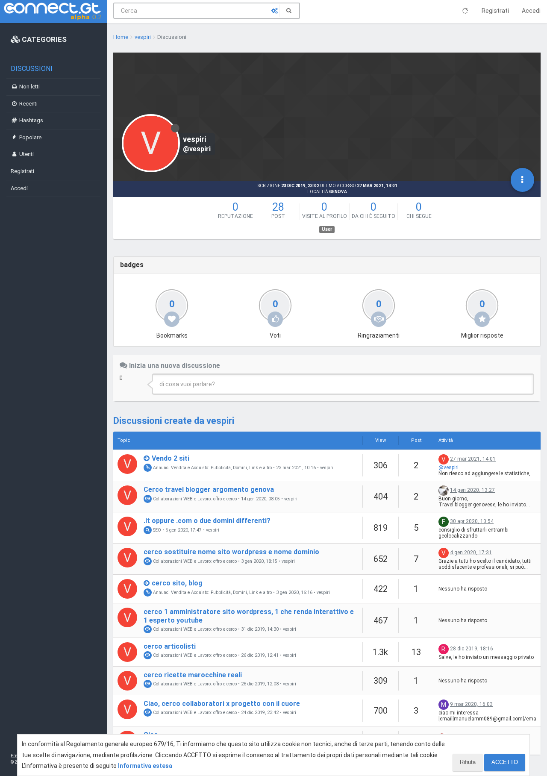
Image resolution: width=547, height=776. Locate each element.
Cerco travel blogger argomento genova (209, 489)
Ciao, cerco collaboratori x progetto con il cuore (222, 704)
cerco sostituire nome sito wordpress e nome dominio (231, 552)
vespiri (326, 468)
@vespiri (448, 467)
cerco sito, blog (177, 583)
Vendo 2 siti (170, 458)
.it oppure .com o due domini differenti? (207, 521)
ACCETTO (504, 762)
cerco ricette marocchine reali (193, 675)
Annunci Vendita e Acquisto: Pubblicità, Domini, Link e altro (212, 467)
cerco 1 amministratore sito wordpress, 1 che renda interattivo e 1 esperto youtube (249, 616)
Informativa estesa (145, 765)
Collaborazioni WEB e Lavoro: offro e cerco (194, 499)
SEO (156, 530)
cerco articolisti (170, 646)
